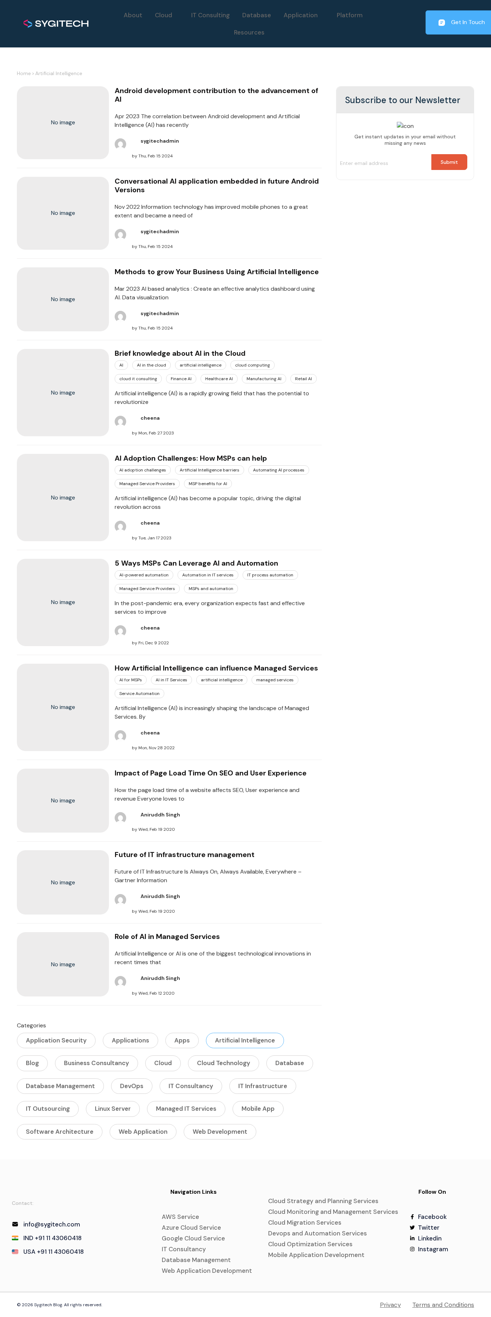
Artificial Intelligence (58, 73)
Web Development (220, 1132)
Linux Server (113, 1109)
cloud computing (252, 365)
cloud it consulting (138, 379)
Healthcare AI (219, 379)
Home (24, 73)
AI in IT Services (171, 680)
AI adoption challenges (142, 470)
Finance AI (181, 379)
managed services (275, 680)
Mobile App (258, 1109)
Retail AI (303, 379)
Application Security (56, 1040)
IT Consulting (210, 15)
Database (256, 15)
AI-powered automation (144, 575)
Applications (130, 1040)
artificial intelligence (200, 365)
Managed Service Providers (147, 484)
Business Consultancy (96, 1063)
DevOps (131, 1086)
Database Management (60, 1086)
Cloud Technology (223, 1063)
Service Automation (139, 693)
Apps (182, 1040)
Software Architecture (59, 1132)
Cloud (163, 1063)
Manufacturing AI (264, 379)
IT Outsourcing (48, 1109)
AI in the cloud (151, 365)
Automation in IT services (208, 575)
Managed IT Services (186, 1109)
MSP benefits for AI (208, 484)
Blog (32, 1063)
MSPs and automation (211, 588)
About (133, 15)
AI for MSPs (130, 680)
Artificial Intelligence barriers (209, 470)
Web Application (143, 1132)
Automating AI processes (278, 470)
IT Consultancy (191, 1086)
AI (121, 365)
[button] (167, 15)
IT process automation (270, 575)
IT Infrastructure (262, 1086)
